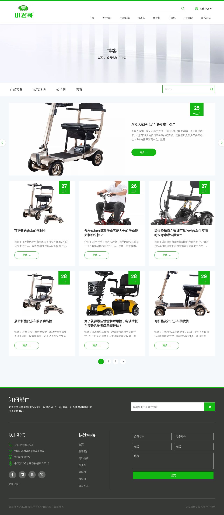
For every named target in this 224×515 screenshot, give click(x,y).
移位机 (82, 479)
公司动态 (84, 486)
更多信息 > (15, 484)
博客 (79, 89)
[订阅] (209, 406)
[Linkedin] (22, 474)
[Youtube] (32, 474)
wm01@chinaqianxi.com (29, 451)
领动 (212, 507)
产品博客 (16, 89)
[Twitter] (42, 474)
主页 (81, 444)
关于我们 (84, 451)
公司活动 (39, 89)
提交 (173, 475)
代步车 (82, 465)
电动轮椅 (84, 458)
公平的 (61, 89)
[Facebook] (12, 474)
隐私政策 (190, 507)
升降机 (82, 472)
